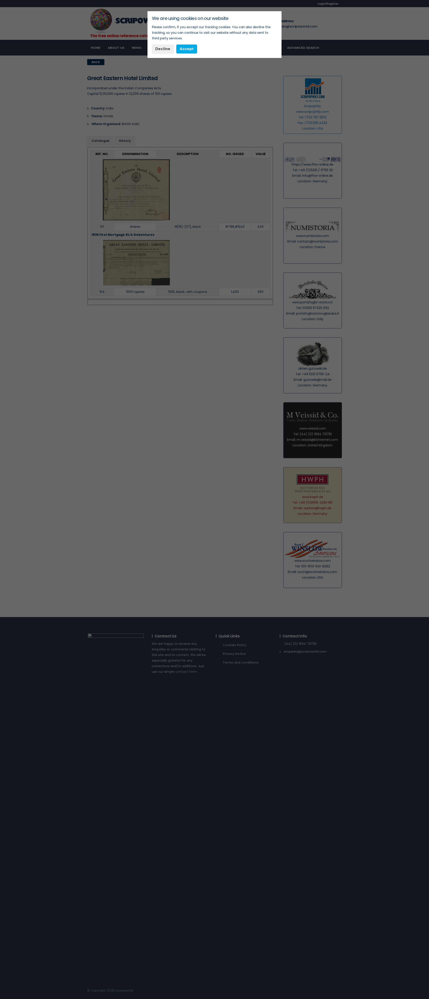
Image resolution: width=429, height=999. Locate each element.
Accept (186, 49)
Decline (162, 49)
